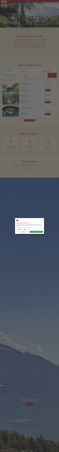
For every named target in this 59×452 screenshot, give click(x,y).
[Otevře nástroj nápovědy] (1, 386)
